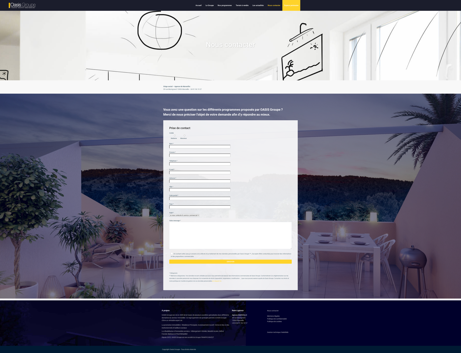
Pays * (171, 204)
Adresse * (172, 178)
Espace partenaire (291, 5)
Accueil (199, 5)
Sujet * (171, 213)
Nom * (171, 143)
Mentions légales (273, 316)
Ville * (171, 187)
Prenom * (172, 152)
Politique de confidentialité (277, 319)
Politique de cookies (274, 321)
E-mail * (172, 169)
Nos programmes (225, 5)
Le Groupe (210, 5)
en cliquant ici (216, 281)
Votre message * (175, 220)
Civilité (178, 135)
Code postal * (173, 195)
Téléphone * (173, 161)
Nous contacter (274, 5)
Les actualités (258, 5)
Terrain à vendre (242, 5)
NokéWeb (284, 332)
